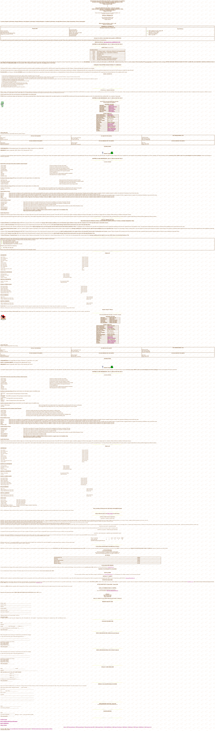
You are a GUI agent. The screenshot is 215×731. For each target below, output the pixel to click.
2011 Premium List (148, 727)
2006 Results (130, 727)
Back (2, 725)
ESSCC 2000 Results (107, 727)
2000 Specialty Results (99, 727)
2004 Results (125, 727)
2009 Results (141, 727)
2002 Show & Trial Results (117, 727)
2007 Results (136, 727)
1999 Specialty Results (80, 727)
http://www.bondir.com (108, 42)
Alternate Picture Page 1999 (89, 727)
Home (65, 727)
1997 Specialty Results (71, 727)
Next (5, 725)
